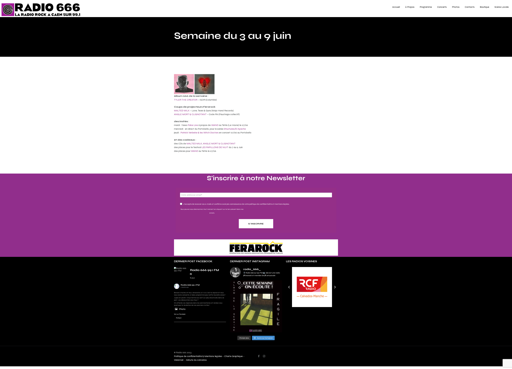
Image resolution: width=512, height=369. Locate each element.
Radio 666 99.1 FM (190, 285)
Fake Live (193, 125)
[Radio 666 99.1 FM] (180, 269)
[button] (289, 287)
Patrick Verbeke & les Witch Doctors (200, 132)
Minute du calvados (196, 359)
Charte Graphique (233, 356)
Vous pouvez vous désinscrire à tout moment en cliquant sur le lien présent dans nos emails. (212, 211)
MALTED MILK (181, 110)
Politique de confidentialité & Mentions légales (198, 356)
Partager (179, 318)
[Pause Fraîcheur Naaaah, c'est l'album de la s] (256, 306)
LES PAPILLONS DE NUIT (215, 147)
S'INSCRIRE (256, 223)
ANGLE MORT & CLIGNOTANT (190, 114)
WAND (214, 125)
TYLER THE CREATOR (185, 99)
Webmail (179, 359)
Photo (182, 309)
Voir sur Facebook (179, 314)
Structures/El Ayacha (235, 128)
